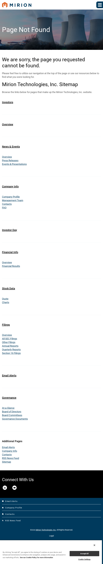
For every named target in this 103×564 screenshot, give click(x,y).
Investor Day (9, 230)
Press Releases (10, 160)
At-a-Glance (8, 408)
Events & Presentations (14, 164)
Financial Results (11, 266)
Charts (5, 302)
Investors (7, 102)
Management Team (12, 200)
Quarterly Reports (11, 349)
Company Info (10, 186)
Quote (5, 298)
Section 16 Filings (11, 353)
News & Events (11, 146)
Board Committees (12, 415)
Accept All (84, 554)
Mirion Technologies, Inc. (46, 530)
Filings (6, 324)
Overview (7, 124)
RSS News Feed (10, 458)
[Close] (94, 545)
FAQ (4, 207)
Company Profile (11, 196)
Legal (51, 536)
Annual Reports (10, 345)
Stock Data (8, 288)
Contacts (7, 204)
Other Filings (8, 342)
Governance (9, 397)
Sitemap (6, 461)
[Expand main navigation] (99, 4)
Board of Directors (11, 411)
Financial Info (10, 252)
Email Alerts (9, 375)
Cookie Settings (84, 559)
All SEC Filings (9, 338)
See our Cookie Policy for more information (36, 557)
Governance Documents (15, 418)
